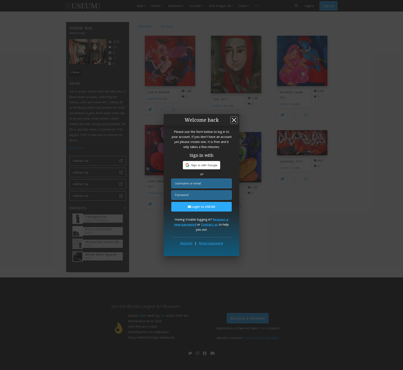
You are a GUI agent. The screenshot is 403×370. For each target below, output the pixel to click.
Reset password (211, 243)
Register (186, 243)
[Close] (234, 120)
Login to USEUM (203, 207)
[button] (201, 165)
